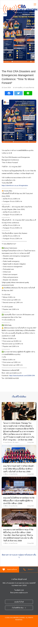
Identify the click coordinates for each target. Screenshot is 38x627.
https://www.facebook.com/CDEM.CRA (22, 375)
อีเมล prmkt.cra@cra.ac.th (19, 592)
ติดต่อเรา (31, 569)
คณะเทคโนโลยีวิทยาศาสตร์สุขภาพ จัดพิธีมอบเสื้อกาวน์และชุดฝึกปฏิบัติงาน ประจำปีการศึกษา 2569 (18, 500)
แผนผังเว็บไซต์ (19, 602)
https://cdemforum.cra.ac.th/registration (15, 185)
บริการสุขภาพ (16, 442)
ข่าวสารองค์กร (18, 87)
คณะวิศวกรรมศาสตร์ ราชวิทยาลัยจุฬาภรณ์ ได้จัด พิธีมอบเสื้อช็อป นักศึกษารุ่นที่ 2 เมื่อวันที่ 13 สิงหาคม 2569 (18, 469)
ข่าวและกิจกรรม (28, 87)
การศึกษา (5, 474)
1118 (22, 590)
